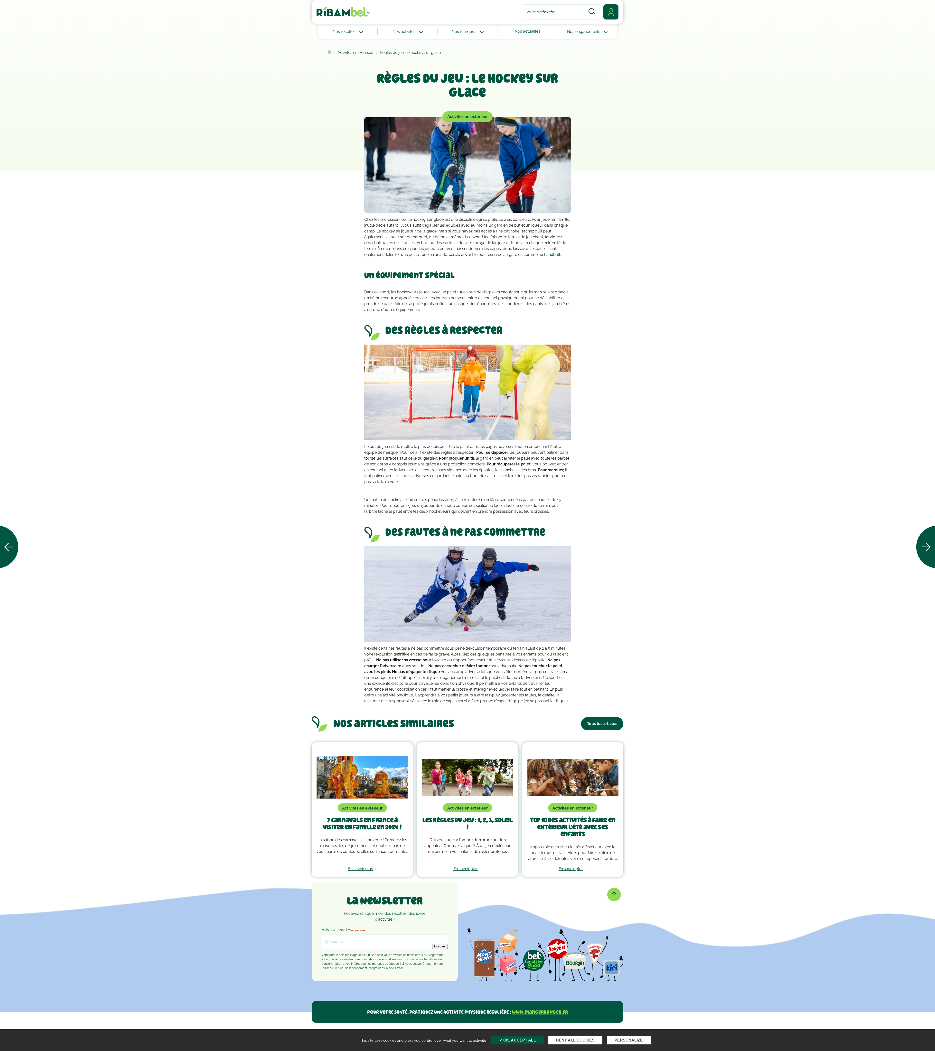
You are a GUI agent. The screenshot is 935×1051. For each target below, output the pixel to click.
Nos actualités (527, 31)
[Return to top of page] (614, 894)
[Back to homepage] (329, 52)
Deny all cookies (575, 1040)
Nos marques (464, 31)
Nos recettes (344, 31)
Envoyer (440, 946)
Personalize (629, 1040)
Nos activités (404, 31)
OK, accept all (519, 1040)
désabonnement (356, 968)
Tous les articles (602, 723)
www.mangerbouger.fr (540, 1012)
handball (552, 254)
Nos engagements (584, 31)
